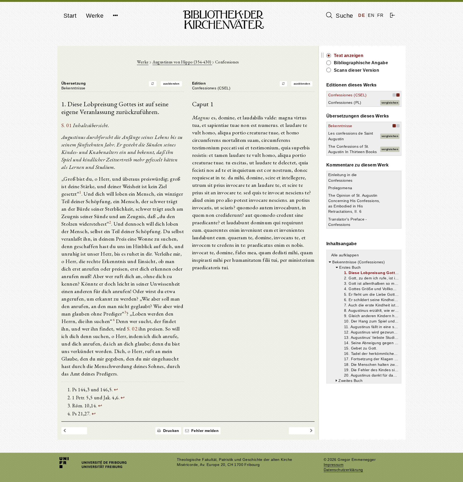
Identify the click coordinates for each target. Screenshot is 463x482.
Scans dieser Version (356, 70)
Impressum (334, 465)
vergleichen (390, 102)
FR (380, 15)
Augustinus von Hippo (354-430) (182, 62)
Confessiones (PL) (344, 102)
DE (361, 15)
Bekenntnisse (340, 126)
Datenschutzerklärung (343, 470)
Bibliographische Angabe (361, 62)
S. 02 (132, 328)
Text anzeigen (348, 55)
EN (371, 15)
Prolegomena (340, 188)
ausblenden (171, 83)
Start (70, 15)
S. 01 (66, 125)
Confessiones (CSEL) (347, 95)
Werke (94, 15)
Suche (343, 15)
